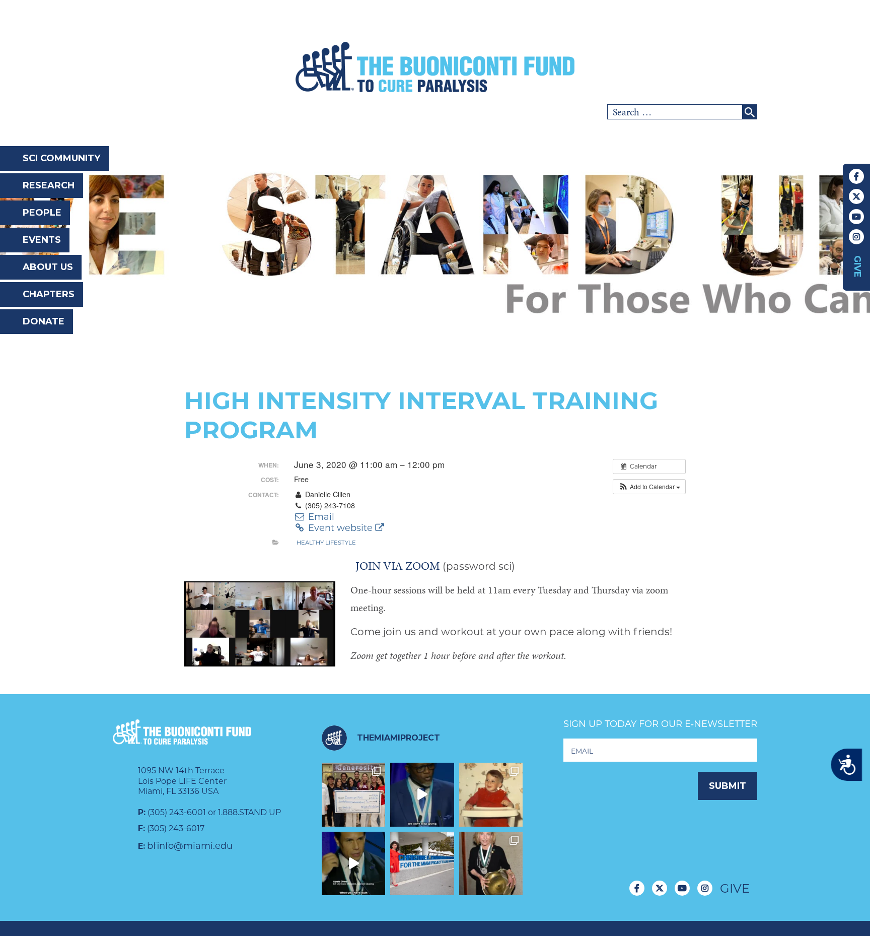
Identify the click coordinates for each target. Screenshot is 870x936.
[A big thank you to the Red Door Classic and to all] (354, 795)
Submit (727, 785)
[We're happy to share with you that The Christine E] (422, 864)
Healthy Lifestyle (326, 542)
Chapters (49, 294)
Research (49, 185)
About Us (48, 267)
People (42, 212)
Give (857, 266)
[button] (649, 487)
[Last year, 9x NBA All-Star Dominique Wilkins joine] (422, 795)
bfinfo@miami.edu (190, 845)
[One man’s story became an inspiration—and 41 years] (491, 795)
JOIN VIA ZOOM (397, 566)
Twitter (856, 196)
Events (42, 239)
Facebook (856, 176)
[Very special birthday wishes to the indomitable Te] (491, 864)
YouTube (856, 216)
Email (320, 516)
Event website (340, 527)
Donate (43, 321)
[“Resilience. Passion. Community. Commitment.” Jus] (354, 864)
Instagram (856, 236)
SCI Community (61, 158)
